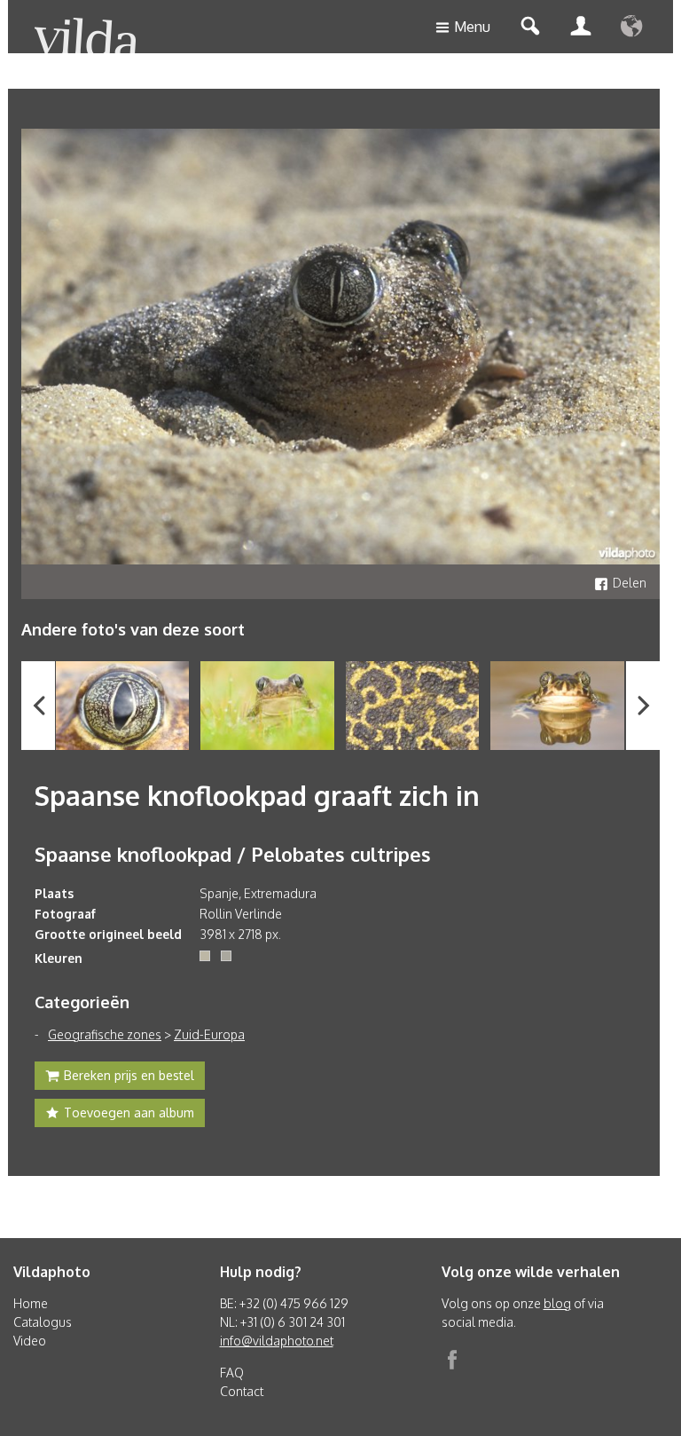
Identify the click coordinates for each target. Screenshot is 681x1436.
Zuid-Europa (209, 1034)
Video (29, 1340)
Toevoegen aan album (129, 1112)
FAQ (232, 1372)
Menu (472, 27)
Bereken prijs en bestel (129, 1075)
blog (557, 1303)
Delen (629, 582)
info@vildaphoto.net (276, 1340)
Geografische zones (104, 1034)
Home (30, 1303)
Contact (241, 1391)
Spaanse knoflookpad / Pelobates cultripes (233, 853)
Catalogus (42, 1321)
